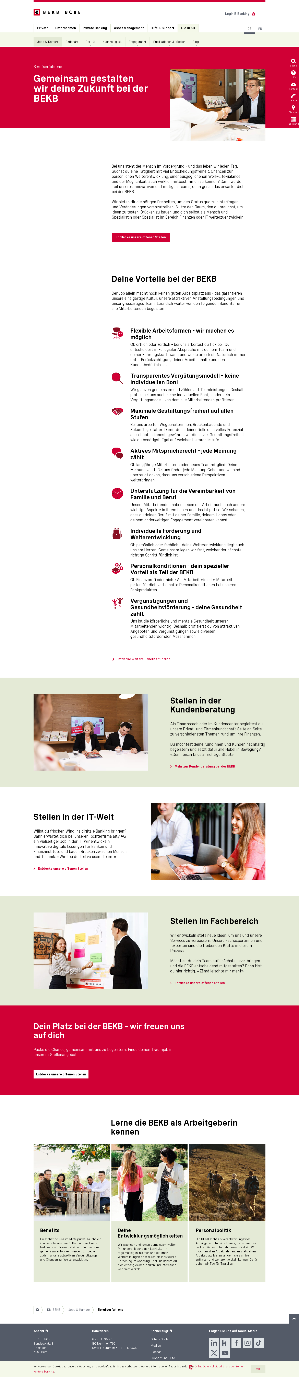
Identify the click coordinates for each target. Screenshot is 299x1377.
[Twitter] (214, 1353)
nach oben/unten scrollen (294, 1319)
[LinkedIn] (214, 1343)
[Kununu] (225, 1343)
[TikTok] (259, 1343)
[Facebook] (236, 1343)
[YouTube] (225, 1353)
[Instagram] (247, 1343)
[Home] (37, 1310)
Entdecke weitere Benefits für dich (143, 659)
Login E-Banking (237, 14)
